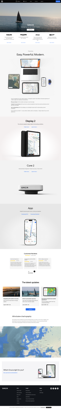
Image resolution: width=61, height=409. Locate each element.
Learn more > (34, 127)
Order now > (26, 127)
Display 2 (18, 1)
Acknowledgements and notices (31, 394)
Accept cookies (48, 407)
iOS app (41, 390)
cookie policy (43, 407)
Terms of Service (28, 392)
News (31, 1)
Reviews (36, 1)
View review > (9, 42)
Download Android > (35, 214)
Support (42, 1)
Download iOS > (25, 214)
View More (30, 309)
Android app (41, 392)
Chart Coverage (19, 392)
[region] (30, 342)
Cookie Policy (28, 396)
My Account (18, 394)
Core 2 (26, 1)
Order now (58, 1)
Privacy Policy (28, 390)
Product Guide (19, 390)
